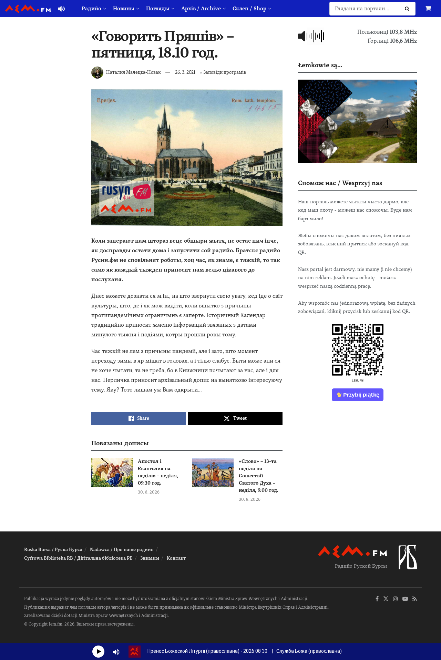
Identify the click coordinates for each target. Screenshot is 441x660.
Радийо (91, 9)
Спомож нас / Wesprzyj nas (340, 182)
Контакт (176, 558)
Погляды (158, 9)
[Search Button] (408, 9)
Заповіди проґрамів (224, 72)
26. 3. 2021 (185, 72)
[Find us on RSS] (414, 599)
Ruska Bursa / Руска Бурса (53, 549)
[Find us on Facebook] (377, 599)
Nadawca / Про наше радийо (122, 549)
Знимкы (149, 558)
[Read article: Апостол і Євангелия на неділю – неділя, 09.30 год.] (112, 472)
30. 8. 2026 (149, 492)
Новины (123, 9)
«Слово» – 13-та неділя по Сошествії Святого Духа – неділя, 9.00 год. (258, 475)
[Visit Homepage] (28, 8)
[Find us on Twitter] (386, 599)
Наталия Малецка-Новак (133, 72)
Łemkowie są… (320, 65)
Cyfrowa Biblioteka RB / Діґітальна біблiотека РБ (78, 558)
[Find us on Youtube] (405, 599)
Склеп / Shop (249, 9)
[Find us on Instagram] (395, 599)
